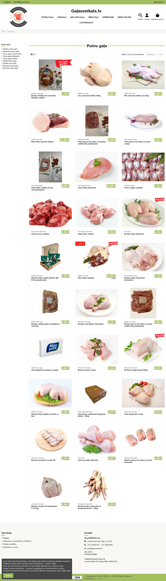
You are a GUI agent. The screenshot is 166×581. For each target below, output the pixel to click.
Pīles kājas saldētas (86, 278)
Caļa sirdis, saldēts (86, 234)
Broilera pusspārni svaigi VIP (43, 460)
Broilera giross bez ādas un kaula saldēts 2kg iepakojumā (138, 325)
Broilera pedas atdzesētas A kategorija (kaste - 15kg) (89, 507)
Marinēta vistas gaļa (10, 66)
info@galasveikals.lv (95, 548)
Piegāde (7, 2)
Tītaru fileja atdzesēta (87, 188)
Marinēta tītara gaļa (10, 68)
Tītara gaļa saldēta (10, 59)
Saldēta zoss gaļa (9, 63)
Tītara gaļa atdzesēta (11, 56)
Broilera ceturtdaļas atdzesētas (91, 324)
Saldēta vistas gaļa (10, 49)
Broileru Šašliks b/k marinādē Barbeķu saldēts (43, 97)
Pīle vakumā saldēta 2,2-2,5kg (136, 96)
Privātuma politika (9, 544)
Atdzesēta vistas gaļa (11, 51)
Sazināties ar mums (21, 2)
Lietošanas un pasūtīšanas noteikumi (17, 541)
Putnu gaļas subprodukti (12, 54)
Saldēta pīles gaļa (10, 61)
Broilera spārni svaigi (87, 370)
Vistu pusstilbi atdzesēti (88, 460)
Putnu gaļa (5, 44)
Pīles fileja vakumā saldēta (42, 142)
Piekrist (8, 576)
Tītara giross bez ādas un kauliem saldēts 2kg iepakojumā (92, 143)
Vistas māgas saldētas (133, 188)
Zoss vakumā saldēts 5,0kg (89, 96)
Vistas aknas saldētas (40, 234)
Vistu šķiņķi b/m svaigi (133, 414)
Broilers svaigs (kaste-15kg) (136, 370)
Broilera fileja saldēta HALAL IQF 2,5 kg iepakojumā (45, 279)
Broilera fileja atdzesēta (134, 234)
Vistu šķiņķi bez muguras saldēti (44, 370)
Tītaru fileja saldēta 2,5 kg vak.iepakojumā (42, 189)
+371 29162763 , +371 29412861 (100, 545)
